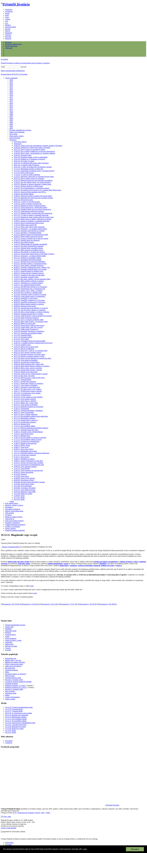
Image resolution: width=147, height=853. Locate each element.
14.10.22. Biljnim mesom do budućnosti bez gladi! (31, 234)
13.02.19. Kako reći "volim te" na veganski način (30, 350)
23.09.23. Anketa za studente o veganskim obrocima (31, 221)
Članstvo (8, 35)
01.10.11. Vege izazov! (21, 457)
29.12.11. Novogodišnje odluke (16, 721)
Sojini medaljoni (10, 638)
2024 (11, 84)
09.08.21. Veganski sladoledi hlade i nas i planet (30, 269)
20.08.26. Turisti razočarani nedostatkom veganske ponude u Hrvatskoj (38, 146)
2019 (11, 93)
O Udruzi (8, 515)
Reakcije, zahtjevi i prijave (14, 505)
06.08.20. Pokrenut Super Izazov (25, 306)
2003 (11, 124)
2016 (11, 99)
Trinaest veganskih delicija (11, 547)
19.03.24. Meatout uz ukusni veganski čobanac (30, 205)
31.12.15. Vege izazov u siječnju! (25, 401)
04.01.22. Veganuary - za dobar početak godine (30, 256)
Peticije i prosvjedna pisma (14, 511)
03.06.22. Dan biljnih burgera (24, 242)
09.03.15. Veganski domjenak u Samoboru (28, 410)
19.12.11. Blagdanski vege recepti (25, 451)
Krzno (7, 13)
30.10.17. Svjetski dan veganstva (25, 381)
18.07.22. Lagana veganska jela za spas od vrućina (31, 238)
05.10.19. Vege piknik (21, 339)
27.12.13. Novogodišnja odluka (24, 426)
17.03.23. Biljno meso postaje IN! (25, 225)
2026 (11, 80)
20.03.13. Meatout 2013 (22, 436)
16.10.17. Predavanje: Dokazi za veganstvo (28, 383)
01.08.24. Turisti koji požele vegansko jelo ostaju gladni (33, 196)
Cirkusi (7, 19)
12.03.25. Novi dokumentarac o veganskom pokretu (31, 188)
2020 (11, 91)
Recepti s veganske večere (14, 680)
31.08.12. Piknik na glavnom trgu (25, 443)
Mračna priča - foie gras (13, 660)
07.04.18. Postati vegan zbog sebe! (25, 372)
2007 (11, 117)
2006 (11, 118)
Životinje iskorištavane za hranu (20, 130)
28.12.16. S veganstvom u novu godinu (27, 393)
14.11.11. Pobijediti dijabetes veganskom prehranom (31, 453)
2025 (11, 82)
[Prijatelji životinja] (15, 4)
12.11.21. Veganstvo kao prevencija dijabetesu (29, 262)
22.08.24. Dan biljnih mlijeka (24, 194)
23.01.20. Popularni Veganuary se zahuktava (29, 331)
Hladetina (8, 629)
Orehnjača (8, 642)
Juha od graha (10, 691)
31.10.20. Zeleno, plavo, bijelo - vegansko (28, 291)
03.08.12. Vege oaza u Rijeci (23, 449)
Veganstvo (8, 9)
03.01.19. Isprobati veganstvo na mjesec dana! (29, 354)
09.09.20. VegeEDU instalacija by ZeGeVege (29, 300)
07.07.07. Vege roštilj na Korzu (24, 490)
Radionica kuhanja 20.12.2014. (15, 687)
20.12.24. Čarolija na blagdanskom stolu (19, 707)
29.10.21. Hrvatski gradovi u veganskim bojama (30, 263)
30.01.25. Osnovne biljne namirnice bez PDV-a (30, 192)
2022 (11, 88)
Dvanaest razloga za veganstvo (15, 674)
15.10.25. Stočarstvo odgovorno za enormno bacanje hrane (34, 176)
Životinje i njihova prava (13, 44)
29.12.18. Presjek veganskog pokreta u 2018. (29, 356)
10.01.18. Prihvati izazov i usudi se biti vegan (29, 378)
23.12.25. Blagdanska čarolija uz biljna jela (28, 169)
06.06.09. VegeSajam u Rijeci (24, 480)
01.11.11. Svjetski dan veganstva (25, 455)
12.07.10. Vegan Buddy (22, 468)
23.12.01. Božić (19, 497)
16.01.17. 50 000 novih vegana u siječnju (28, 391)
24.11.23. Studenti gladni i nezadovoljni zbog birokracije (33, 213)
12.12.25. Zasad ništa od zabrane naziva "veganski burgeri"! (34, 171)
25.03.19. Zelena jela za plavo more (26, 347)
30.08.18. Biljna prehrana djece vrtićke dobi (29, 364)
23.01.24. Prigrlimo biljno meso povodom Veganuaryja (32, 209)
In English (4, 59)
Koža (7, 15)
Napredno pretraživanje (17, 71)
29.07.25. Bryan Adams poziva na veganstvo (29, 178)
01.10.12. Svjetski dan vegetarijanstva (26, 441)
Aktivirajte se (9, 519)
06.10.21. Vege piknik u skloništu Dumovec (29, 265)
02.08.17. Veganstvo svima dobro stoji (27, 387)
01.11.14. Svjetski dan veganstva (25, 422)
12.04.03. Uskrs (19, 495)
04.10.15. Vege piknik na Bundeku (26, 405)
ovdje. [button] (85, 849)
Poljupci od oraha (11, 646)
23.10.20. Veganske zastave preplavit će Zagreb (30, 294)
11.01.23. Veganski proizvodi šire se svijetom (29, 231)
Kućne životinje (10, 27)
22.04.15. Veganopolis (21, 408)
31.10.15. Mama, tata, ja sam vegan (26, 403)
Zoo (6, 21)
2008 (11, 115)
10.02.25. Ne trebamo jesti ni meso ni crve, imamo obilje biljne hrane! (37, 190)
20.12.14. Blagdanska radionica (24, 418)
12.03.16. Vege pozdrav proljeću (25, 399)
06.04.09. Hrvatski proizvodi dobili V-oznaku (29, 482)
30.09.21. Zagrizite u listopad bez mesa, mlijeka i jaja (32, 267)
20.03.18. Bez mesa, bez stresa (24, 376)
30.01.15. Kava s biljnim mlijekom (25, 414)
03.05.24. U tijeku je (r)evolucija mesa (27, 202)
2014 (11, 103)
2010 (11, 111)
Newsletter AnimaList (12, 509)
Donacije (8, 38)
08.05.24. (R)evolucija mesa (23, 200)
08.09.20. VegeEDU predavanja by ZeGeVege (30, 302)
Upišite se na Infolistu (12, 526)
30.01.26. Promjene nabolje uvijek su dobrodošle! (31, 157)
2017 (11, 97)
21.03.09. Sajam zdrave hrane (24, 484)
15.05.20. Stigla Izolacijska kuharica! (26, 318)
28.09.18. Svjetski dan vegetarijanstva (26, 362)
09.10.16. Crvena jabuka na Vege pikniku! (28, 397)
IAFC (43, 813)
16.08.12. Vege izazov (21, 447)
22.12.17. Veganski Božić (22, 379)
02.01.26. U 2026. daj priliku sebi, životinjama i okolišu (33, 167)
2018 (11, 95)
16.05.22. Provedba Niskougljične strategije (28, 246)
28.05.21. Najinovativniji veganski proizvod (29, 273)
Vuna (7, 17)
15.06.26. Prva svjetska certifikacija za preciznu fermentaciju (34, 151)
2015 (11, 101)
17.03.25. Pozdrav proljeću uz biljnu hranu (28, 186)
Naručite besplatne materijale (15, 530)
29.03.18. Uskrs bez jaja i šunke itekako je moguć (31, 374)
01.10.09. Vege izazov (21, 476)
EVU (15, 813)
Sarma (7, 636)
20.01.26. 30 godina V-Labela (24, 161)
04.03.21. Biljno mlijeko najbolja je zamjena (29, 281)
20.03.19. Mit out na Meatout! (24, 349)
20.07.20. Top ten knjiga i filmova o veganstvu (30, 310)
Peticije (7, 31)
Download (8, 741)
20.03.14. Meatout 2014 (22, 424)
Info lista (8, 36)
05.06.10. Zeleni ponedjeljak (23, 472)
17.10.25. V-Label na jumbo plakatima (27, 175)
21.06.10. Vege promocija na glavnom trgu (28, 470)
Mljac (7, 672)
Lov (6, 23)
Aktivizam (8, 48)
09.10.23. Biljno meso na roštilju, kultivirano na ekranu (32, 219)
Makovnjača (9, 644)
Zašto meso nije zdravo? (13, 666)
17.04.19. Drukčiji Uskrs (22, 345)
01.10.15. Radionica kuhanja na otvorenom (28, 407)
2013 (11, 105)
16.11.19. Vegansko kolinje (23, 337)
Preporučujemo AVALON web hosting (14, 74)
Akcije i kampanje (11, 78)
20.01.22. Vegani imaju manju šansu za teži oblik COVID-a (34, 254)
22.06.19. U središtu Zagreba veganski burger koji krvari (33, 343)
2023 (11, 86)
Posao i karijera (10, 528)
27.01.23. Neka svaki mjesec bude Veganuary (29, 227)
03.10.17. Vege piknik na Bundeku (26, 385)
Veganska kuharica (11, 670)
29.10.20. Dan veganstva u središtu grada (28, 292)
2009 (11, 113)
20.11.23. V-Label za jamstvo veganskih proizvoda (31, 215)
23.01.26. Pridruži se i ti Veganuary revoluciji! (29, 159)
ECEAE (37, 813)
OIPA (48, 813)
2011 (11, 109)
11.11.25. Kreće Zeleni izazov (24, 173)
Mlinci (7, 695)
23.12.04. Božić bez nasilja (23, 494)
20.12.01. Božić (19, 499)
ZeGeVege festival (20, 142)
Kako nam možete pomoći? (14, 521)
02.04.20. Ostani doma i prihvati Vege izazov (29, 325)
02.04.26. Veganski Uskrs (22, 155)
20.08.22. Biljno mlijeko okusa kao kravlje (28, 236)
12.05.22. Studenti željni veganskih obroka (28, 248)
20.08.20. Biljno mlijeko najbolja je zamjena (29, 304)
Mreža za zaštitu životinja (13, 517)
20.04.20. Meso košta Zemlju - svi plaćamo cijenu (31, 321)
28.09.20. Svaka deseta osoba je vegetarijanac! (29, 296)
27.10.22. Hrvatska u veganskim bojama (27, 233)
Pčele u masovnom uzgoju (14, 664)
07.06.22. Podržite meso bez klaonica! (27, 240)
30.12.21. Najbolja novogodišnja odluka (27, 258)
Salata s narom (10, 699)
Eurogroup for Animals (25, 813)
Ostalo (11, 501)
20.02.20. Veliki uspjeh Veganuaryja (26, 329)
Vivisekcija (9, 11)
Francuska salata (10, 631)
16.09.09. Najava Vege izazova (24, 478)
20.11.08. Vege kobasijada (23, 486)
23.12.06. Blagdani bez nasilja (15, 727)
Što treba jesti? (10, 668)
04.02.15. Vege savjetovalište (24, 412)
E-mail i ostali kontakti (8, 828)
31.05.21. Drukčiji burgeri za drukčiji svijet (28, 271)
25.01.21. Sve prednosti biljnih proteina (27, 285)
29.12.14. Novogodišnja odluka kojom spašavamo (31, 416)
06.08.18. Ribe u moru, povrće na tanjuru (28, 368)
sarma (65, 563)
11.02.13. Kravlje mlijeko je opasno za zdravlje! (30, 437)
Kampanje (8, 33)
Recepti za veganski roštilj (14, 689)
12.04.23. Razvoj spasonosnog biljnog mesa (29, 223)
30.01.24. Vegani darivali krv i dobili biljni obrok (30, 207)
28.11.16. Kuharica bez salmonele (16, 715)
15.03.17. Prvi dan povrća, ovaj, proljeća (27, 389)
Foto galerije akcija (11, 503)
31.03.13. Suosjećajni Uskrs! (23, 434)
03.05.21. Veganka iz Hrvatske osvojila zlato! (29, 275)
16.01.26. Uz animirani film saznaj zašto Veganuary (31, 163)
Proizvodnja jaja (10, 658)
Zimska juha (9, 627)
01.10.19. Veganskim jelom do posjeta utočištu (29, 341)
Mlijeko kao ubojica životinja (15, 662)
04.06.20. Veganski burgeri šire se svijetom (28, 314)
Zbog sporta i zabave (16, 136)
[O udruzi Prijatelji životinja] (112, 805)
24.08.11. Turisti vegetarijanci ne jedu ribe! (28, 461)
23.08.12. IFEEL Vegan (22, 445)
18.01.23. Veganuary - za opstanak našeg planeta (30, 229)
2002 (11, 126)
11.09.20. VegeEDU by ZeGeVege (26, 298)
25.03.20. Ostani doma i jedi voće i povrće (28, 327)
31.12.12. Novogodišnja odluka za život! (28, 439)
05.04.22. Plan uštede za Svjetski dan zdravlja (29, 252)
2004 (11, 122)
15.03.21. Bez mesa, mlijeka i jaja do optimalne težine (32, 279)
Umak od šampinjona (12, 697)
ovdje (32, 586)
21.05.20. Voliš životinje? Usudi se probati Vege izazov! (33, 316)
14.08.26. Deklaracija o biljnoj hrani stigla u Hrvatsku (32, 147)
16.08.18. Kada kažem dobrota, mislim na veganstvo (32, 366)
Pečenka (8, 633)
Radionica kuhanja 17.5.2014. (15, 685)
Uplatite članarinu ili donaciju (15, 524)
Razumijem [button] (135, 849)
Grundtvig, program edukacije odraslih (18, 682)
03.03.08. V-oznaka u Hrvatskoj (25, 488)
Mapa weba (5, 71)
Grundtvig (8, 743)
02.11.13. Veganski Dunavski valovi (26, 430)
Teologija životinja (11, 683)
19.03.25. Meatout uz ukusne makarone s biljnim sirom (32, 184)
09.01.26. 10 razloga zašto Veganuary (26, 165)
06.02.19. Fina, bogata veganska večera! (27, 352)
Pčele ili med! (9, 676)
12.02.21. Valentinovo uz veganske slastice (28, 283)
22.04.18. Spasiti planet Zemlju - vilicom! (28, 370)
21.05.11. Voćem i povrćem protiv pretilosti (28, 463)
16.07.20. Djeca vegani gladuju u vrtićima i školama (31, 312)
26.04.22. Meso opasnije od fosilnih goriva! (28, 250)
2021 (11, 89)
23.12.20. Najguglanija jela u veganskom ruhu (29, 289)
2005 (11, 120)
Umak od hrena (10, 634)
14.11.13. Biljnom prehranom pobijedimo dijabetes (31, 428)
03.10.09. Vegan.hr (20, 474)
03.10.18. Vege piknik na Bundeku (26, 360)
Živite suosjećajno (11, 46)
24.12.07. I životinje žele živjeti (15, 725)
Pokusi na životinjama (16, 132)
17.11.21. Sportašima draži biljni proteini (27, 260)
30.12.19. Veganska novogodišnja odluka (28, 333)
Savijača (8, 650)
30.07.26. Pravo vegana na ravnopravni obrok (29, 149)
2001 (11, 128)
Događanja (9, 507)
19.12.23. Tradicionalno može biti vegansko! (29, 211)
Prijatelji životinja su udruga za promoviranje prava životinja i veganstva (25, 63)
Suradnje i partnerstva (12, 523)
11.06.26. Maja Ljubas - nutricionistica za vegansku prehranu (34, 153)
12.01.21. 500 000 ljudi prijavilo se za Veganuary (30, 287)
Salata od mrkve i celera (13, 640)
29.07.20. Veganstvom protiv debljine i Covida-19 (31, 308)
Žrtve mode (13, 134)
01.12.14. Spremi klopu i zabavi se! (26, 420)
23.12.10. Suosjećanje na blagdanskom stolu (29, 465)
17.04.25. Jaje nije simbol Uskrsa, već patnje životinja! (32, 182)
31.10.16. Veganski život (22, 395)
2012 (11, 107)
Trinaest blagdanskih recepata (15, 625)
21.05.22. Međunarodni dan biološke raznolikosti (30, 244)
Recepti (7, 29)
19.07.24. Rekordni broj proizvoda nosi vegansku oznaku (33, 198)
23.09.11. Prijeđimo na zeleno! (24, 459)
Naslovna (8, 42)
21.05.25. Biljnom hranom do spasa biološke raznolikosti (33, 180)
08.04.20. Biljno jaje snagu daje (24, 323)
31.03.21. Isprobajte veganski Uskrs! (26, 277)
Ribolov (8, 25)
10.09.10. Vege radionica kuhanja (25, 466)
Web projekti (9, 513)
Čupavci (8, 648)
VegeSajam (17, 144)
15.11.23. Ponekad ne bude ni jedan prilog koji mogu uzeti (33, 217)
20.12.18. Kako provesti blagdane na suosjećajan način (32, 358)
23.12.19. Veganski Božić (22, 335)
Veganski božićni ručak (13, 678)
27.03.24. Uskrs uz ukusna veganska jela (28, 204)
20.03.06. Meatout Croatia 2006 (25, 492)
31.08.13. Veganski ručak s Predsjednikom (28, 432)
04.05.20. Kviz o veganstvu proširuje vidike (29, 320)
